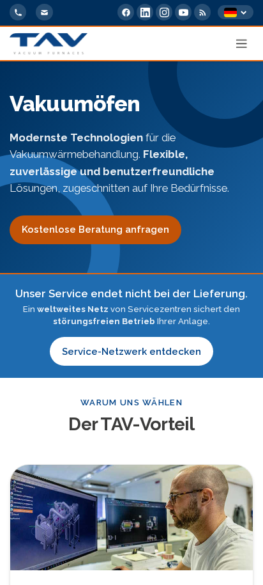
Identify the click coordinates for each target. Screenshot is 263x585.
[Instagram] (164, 12)
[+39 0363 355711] (18, 12)
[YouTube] (183, 12)
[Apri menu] (242, 43)
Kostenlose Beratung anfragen (95, 229)
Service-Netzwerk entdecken (131, 351)
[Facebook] (125, 12)
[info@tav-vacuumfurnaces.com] (44, 12)
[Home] (48, 43)
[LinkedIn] (145, 12)
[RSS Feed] (202, 12)
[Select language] (235, 12)
